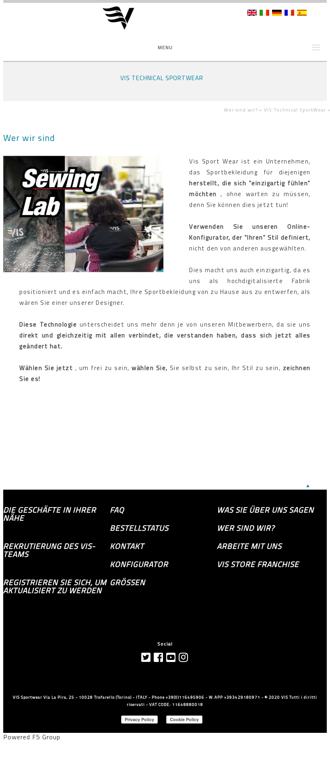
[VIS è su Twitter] (146, 657)
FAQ (117, 510)
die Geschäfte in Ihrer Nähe (49, 514)
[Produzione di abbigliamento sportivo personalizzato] (124, 18)
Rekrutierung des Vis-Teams (49, 550)
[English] (252, 13)
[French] (289, 13)
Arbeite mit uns (249, 546)
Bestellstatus (139, 528)
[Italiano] (264, 13)
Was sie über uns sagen (265, 510)
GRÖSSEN (127, 582)
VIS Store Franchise (258, 564)
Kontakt (127, 546)
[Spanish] (302, 13)
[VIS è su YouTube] (171, 657)
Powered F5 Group (31, 737)
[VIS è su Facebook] (158, 657)
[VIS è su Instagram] (183, 657)
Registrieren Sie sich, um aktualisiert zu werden (55, 586)
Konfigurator (139, 564)
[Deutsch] (277, 13)
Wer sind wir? (245, 528)
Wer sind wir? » (244, 110)
